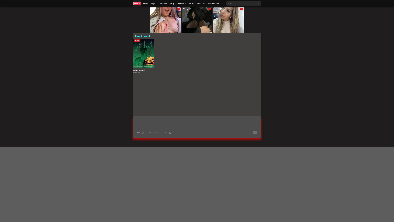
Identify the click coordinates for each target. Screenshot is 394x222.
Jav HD (191, 4)
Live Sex (163, 4)
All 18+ (145, 4)
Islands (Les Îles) (139, 70)
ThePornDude (213, 4)
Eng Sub (154, 4)
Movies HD (201, 4)
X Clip (172, 4)
